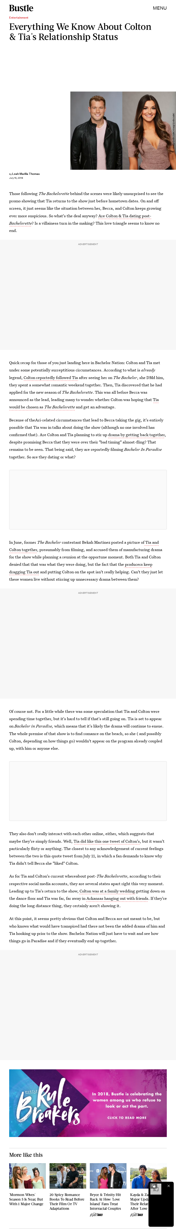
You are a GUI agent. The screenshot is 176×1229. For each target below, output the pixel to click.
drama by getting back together (136, 434)
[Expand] (153, 1186)
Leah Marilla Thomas (26, 174)
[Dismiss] (168, 1186)
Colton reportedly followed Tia (51, 377)
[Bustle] (21, 8)
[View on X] (88, 499)
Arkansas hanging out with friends (117, 898)
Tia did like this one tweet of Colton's (107, 841)
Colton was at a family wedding (108, 891)
